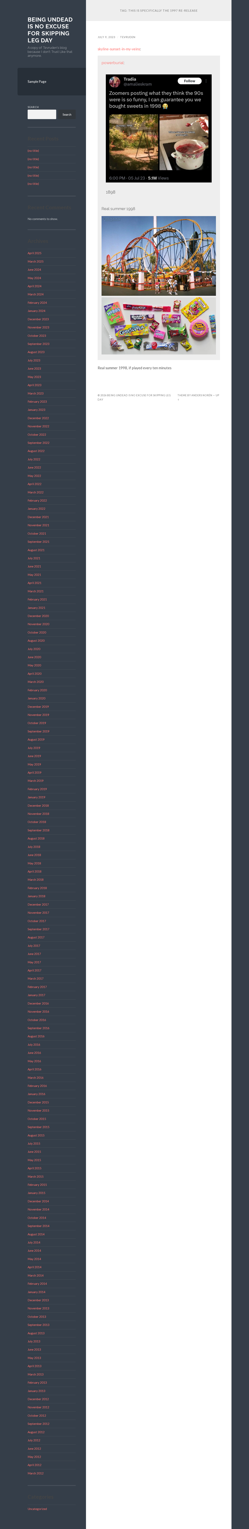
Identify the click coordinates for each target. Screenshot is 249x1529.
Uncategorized (37, 1509)
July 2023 (34, 360)
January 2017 (36, 995)
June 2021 (34, 566)
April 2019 (34, 772)
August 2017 (36, 937)
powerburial (113, 62)
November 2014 (38, 1209)
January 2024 (36, 310)
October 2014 (37, 1217)
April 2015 (34, 1168)
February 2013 (37, 1382)
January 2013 (36, 1391)
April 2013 (34, 1366)
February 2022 (37, 500)
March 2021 (36, 591)
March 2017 (36, 978)
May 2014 (34, 1259)
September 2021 (38, 541)
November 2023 (38, 327)
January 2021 (36, 607)
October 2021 (37, 533)
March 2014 (36, 1275)
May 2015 (34, 1160)
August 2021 (36, 550)
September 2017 (38, 929)
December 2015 (38, 1102)
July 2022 (34, 459)
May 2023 (34, 377)
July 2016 (34, 1044)
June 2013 (34, 1349)
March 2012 (36, 1473)
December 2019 (38, 706)
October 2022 (37, 434)
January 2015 (36, 1193)
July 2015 (34, 1143)
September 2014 (38, 1226)
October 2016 (37, 1020)
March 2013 (36, 1374)
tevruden (127, 37)
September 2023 (38, 344)
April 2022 (34, 484)
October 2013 (37, 1316)
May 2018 (34, 863)
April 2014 (34, 1267)
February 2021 (37, 599)
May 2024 (34, 278)
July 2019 (34, 748)
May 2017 (34, 962)
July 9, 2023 (106, 37)
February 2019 (37, 789)
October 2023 (37, 335)
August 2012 (36, 1432)
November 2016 (38, 1011)
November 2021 (38, 525)
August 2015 (36, 1135)
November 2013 (38, 1308)
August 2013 (36, 1333)
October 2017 (37, 921)
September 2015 (38, 1127)
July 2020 (34, 649)
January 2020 (36, 698)
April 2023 (34, 385)
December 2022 (38, 418)
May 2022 (34, 475)
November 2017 (38, 912)
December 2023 (38, 319)
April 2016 (34, 1069)
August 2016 (36, 1036)
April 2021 (34, 583)
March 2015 (36, 1176)
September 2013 (38, 1325)
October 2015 (37, 1119)
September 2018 (38, 830)
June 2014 (34, 1250)
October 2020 (37, 632)
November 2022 (38, 426)
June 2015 (34, 1151)
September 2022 (38, 442)
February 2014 (37, 1283)
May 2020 (34, 665)
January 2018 (36, 896)
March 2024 (36, 294)
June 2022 (34, 467)
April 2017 (34, 970)
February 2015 (37, 1184)
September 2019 (38, 731)
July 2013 (34, 1341)
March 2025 (36, 261)
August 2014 (36, 1234)
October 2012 (37, 1415)
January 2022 (36, 508)
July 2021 (34, 558)
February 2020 (37, 690)
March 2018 (36, 879)
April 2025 (34, 253)
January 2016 (36, 1094)
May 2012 (34, 1456)
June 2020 (34, 657)
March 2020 (36, 681)
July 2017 (34, 945)
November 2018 (38, 813)
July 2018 (34, 846)
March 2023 (36, 393)
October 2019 (37, 723)
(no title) (33, 150)
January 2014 (36, 1292)
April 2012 (34, 1465)
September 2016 (38, 1028)
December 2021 (38, 517)
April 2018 (34, 871)
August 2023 (36, 352)
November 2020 (38, 624)
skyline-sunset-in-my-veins (119, 49)
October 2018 (37, 822)
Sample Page (37, 81)
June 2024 (34, 269)
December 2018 (38, 805)
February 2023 (37, 401)
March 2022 (36, 492)
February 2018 (37, 888)
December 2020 (38, 616)
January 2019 (36, 797)
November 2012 (38, 1407)
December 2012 (38, 1399)
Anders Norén (201, 395)
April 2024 (34, 286)
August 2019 (36, 739)
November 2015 (38, 1110)
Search (33, 107)
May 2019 (34, 764)
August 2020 (36, 640)
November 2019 (38, 715)
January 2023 (36, 409)
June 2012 (34, 1448)
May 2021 (34, 574)
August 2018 (36, 838)
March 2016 (36, 1077)
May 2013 (34, 1358)
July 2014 (34, 1242)
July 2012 (34, 1440)
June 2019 (34, 756)
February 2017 (37, 987)
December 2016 (38, 1003)
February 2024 (37, 302)
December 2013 (38, 1300)
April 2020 (34, 673)
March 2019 (36, 780)
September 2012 (38, 1423)
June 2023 (34, 368)
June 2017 (34, 954)
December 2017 (38, 904)
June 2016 (34, 1052)
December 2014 (38, 1201)
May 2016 (34, 1061)
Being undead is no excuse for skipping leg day (50, 30)
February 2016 (37, 1085)
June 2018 (34, 855)
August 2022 (36, 451)
